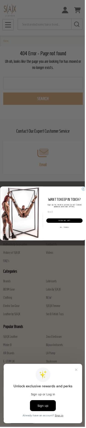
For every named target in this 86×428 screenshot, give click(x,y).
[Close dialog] (83, 189)
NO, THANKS (64, 227)
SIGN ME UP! (64, 221)
